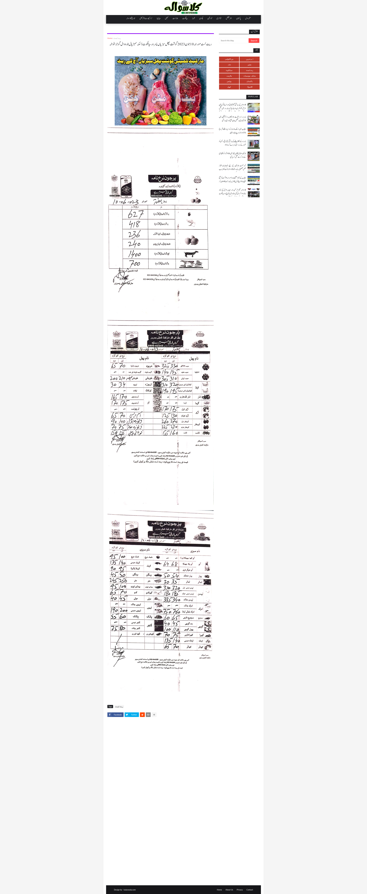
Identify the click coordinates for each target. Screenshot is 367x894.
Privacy (240, 890)
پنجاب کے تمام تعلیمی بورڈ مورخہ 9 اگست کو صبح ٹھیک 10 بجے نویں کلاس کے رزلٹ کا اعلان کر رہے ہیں (232, 181)
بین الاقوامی (229, 59)
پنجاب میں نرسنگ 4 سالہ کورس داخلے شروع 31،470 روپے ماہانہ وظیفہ (232, 130)
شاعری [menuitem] (218, 18)
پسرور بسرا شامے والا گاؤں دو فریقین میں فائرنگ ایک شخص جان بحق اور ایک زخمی (232, 118)
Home (109, 38)
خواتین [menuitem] (209, 18)
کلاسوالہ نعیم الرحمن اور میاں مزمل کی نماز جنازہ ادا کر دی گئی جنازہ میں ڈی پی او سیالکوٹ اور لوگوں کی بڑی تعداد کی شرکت (232, 193)
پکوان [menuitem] (201, 18)
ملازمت (229, 76)
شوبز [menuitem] (193, 18)
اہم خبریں (249, 59)
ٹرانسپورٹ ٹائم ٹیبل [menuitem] (145, 18)
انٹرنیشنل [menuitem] (229, 18)
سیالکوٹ (229, 70)
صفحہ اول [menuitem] (248, 18)
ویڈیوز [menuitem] (158, 18)
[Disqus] (160, 759)
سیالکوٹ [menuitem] (185, 18)
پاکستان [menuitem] (238, 18)
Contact (249, 890)
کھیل (229, 87)
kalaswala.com (130, 890)
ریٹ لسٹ (117, 38)
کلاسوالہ (249, 87)
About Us (229, 890)
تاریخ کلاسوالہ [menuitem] (130, 18)
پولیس (229, 81)
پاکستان (249, 81)
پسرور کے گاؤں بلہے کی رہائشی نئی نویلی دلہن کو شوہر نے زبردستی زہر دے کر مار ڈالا (232, 143)
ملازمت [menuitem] (175, 18)
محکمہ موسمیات (249, 76)
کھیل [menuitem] (166, 18)
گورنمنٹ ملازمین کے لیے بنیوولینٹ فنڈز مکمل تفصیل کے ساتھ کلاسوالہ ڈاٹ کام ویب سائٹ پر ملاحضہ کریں (232, 169)
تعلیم (249, 65)
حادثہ (229, 65)
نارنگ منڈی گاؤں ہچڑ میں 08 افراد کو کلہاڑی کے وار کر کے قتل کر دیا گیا (232, 155)
